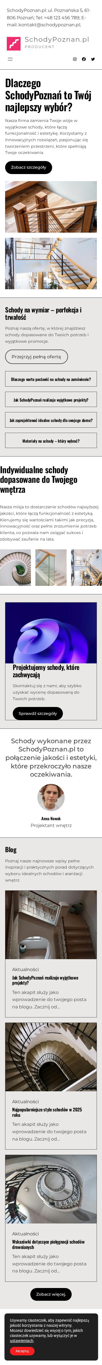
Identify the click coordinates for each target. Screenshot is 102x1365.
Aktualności (25, 969)
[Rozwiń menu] (10, 59)
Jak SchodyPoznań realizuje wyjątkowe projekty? (51, 400)
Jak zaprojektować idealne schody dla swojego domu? (51, 420)
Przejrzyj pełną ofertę (36, 356)
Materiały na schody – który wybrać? (50, 441)
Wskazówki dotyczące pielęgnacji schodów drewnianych (48, 1244)
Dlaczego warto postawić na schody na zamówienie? (51, 379)
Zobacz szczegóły (28, 167)
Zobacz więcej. (51, 1294)
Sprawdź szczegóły (38, 713)
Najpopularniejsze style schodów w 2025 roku (47, 1112)
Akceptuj (22, 1351)
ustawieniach (21, 1340)
